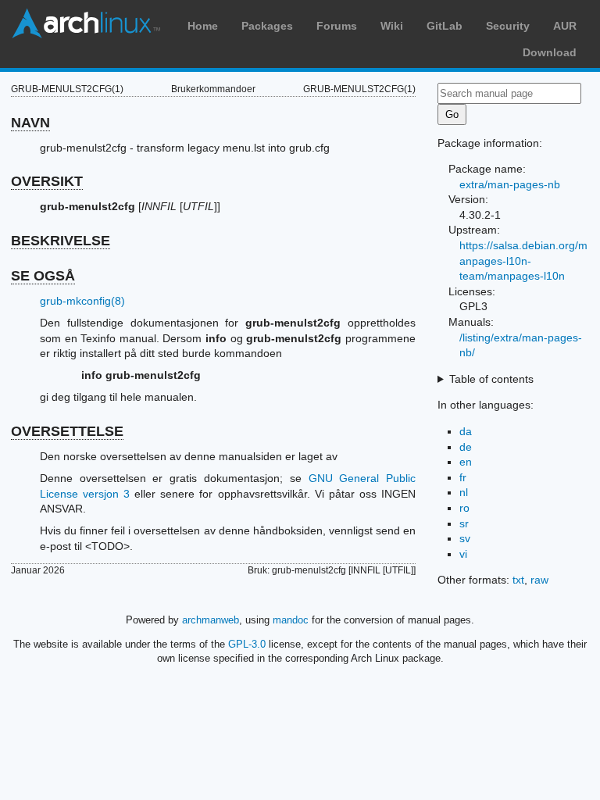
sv (464, 538)
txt (518, 579)
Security (508, 26)
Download (550, 52)
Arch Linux (86, 23)
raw (539, 579)
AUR (565, 26)
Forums (336, 26)
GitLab (444, 26)
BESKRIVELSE (60, 240)
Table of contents (491, 379)
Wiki (391, 26)
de (465, 447)
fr (462, 477)
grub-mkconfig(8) (82, 301)
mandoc (291, 620)
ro (464, 508)
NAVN (30, 122)
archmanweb (210, 620)
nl (463, 492)
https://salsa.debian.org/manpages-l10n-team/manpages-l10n (523, 260)
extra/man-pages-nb (509, 184)
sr (464, 523)
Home (203, 26)
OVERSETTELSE (67, 431)
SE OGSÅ (43, 276)
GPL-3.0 (247, 644)
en (465, 461)
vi (463, 554)
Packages (267, 26)
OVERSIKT (47, 181)
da (465, 431)
